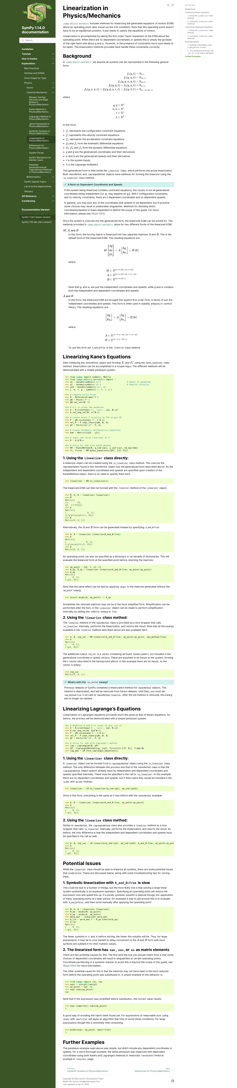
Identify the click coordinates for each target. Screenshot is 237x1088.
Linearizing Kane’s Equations (197, 12)
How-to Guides (29, 58)
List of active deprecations (37, 186)
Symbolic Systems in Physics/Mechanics (39, 132)
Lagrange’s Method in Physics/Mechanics (40, 117)
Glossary (28, 191)
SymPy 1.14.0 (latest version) (36, 217)
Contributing (28, 201)
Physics (28, 83)
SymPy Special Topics (35, 181)
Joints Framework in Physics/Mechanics (39, 125)
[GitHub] (172, 1081)
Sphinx (76, 1081)
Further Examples (193, 56)
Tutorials (26, 54)
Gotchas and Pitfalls (34, 73)
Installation (27, 49)
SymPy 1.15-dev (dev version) (37, 222)
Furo (98, 1081)
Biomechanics (34, 177)
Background (190, 9)
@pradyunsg (88, 1081)
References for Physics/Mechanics (39, 146)
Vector (30, 87)
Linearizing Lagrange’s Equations (199, 27)
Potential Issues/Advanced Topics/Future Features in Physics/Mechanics (40, 168)
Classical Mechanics (37, 92)
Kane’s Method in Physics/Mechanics (39, 110)
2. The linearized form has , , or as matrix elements (200, 52)
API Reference (29, 196)
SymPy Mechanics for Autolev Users (40, 158)
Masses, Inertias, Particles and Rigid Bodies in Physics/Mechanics (39, 101)
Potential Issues (192, 42)
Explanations (28, 63)
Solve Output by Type (35, 78)
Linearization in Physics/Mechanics (39, 139)
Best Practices (31, 68)
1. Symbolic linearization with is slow (199, 46)
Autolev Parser (36, 152)
